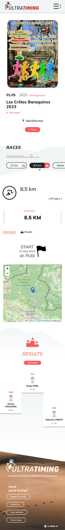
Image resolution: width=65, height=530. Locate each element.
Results (28, 231)
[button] (33, 290)
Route (33, 129)
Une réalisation (34, 526)
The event (14, 112)
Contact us (15, 504)
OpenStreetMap (43, 320)
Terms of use (16, 520)
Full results (32, 362)
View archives (16, 512)
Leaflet (30, 320)
